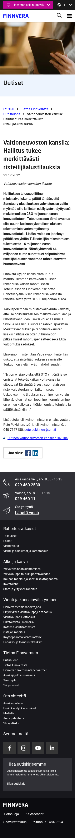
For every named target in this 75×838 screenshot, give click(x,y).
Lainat (7, 541)
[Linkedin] (35, 452)
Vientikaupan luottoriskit (19, 617)
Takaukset (10, 536)
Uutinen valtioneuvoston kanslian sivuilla (38, 438)
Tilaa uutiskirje (16, 783)
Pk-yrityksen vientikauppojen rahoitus (27, 612)
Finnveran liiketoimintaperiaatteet (25, 670)
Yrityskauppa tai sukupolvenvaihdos (26, 574)
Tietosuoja (11, 814)
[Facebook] (28, 452)
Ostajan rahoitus (14, 632)
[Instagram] (24, 748)
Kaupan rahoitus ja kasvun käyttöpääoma (30, 579)
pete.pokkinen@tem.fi (40, 430)
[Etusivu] (16, 16)
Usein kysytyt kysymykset (19, 708)
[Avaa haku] (59, 16)
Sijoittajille (9, 680)
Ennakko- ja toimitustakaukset (22, 642)
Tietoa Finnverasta (34, 109)
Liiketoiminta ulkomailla (18, 622)
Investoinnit (11, 584)
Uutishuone (11, 114)
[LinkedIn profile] (52, 748)
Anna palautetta (13, 718)
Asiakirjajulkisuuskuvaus (19, 675)
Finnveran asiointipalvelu (28, 4)
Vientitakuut (11, 546)
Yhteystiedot (11, 723)
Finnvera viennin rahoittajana (22, 607)
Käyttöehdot (35, 814)
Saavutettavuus (14, 822)
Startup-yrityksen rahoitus (20, 589)
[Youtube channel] (38, 748)
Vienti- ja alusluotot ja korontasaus (25, 551)
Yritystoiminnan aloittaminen (22, 569)
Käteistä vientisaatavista (19, 627)
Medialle (8, 713)
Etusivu (8, 109)
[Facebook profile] (9, 748)
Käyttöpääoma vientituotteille (22, 637)
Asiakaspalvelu (13, 703)
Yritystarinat (11, 685)
